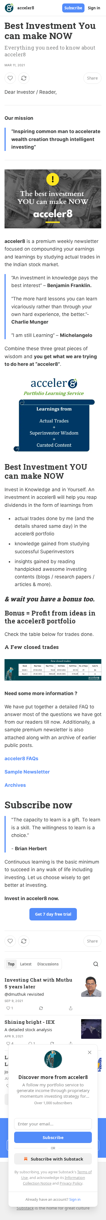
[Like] (10, 78)
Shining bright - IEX (30, 1022)
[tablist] (33, 964)
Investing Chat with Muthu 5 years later (38, 983)
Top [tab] (11, 964)
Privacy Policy (71, 1183)
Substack (25, 1208)
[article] (53, 994)
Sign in (94, 7)
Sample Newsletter (27, 772)
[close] (89, 1052)
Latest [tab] (26, 964)
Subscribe (73, 7)
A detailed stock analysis (28, 1029)
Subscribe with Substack (57, 1159)
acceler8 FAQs (21, 758)
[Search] (95, 964)
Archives (15, 785)
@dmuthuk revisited (24, 994)
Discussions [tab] (48, 964)
